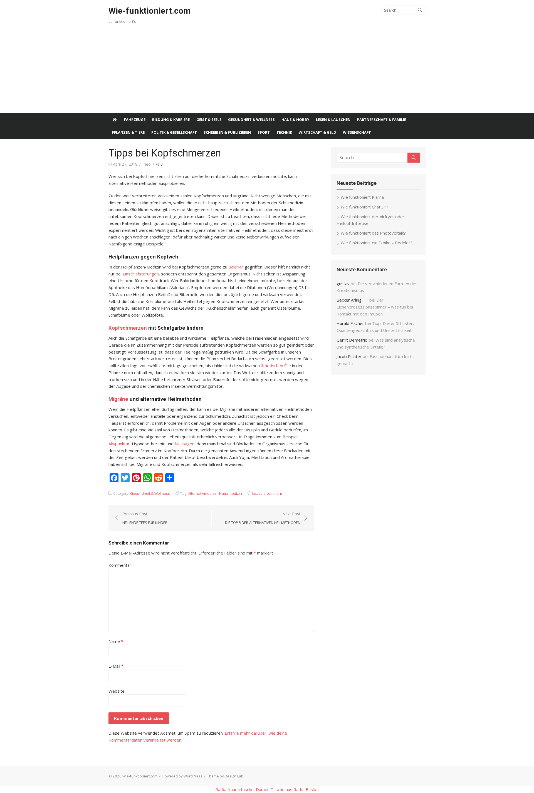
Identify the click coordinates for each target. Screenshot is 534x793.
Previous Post (144, 518)
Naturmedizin (230, 493)
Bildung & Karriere (171, 119)
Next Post (262, 518)
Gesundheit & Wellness (251, 119)
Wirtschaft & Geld (317, 132)
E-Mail (115, 666)
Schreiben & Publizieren (227, 132)
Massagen (184, 443)
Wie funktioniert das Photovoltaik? (373, 233)
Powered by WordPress (182, 776)
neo (147, 164)
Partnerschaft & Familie (381, 119)
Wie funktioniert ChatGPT (365, 207)
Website (116, 691)
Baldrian (236, 267)
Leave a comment (267, 493)
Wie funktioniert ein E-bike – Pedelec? (376, 242)
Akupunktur (119, 443)
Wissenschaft (357, 132)
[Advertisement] (267, 71)
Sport (264, 132)
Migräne (118, 399)
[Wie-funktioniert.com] (114, 119)
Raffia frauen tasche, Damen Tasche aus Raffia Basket (267, 789)
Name (115, 641)
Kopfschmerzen (127, 328)
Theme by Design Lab (225, 776)
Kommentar (119, 565)
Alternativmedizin (202, 493)
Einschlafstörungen (141, 274)
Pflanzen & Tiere (128, 132)
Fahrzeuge (134, 119)
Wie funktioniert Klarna (362, 197)
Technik (284, 132)
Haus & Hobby (295, 119)
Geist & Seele (208, 119)
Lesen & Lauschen (333, 119)
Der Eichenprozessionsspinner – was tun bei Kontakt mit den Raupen (375, 307)
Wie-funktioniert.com (149, 11)
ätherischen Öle (276, 365)
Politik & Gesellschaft (174, 132)
